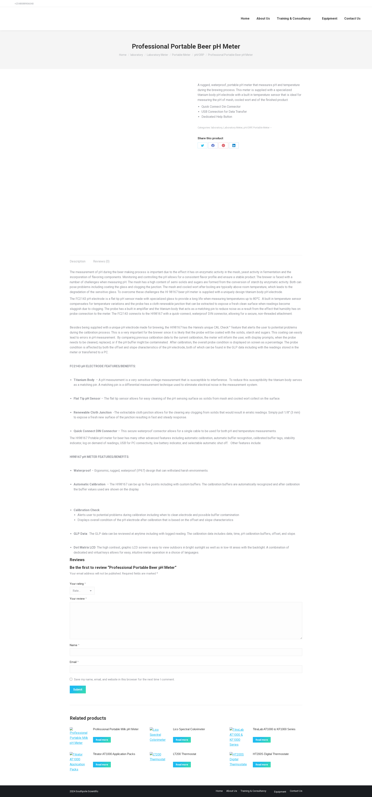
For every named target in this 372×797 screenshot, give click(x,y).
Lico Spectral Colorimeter (189, 729)
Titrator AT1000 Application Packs (114, 754)
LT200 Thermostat (184, 754)
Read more (102, 740)
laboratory (216, 127)
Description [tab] (77, 261)
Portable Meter (261, 127)
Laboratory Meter (232, 127)
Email (74, 662)
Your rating (78, 583)
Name (74, 645)
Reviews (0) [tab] (101, 261)
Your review (78, 598)
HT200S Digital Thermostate (271, 754)
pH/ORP (248, 127)
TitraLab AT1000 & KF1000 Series (274, 729)
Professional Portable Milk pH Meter (116, 729)
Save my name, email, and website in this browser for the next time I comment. (124, 679)
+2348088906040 (24, 3)
